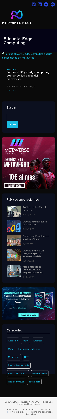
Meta (10, 349)
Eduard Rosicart (15, 87)
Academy (13, 340)
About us (45, 409)
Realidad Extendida (17, 373)
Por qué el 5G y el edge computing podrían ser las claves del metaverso (28, 75)
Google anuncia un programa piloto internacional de (33, 253)
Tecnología (34, 381)
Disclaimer (31, 414)
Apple (25, 340)
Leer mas (11, 90)
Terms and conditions (42, 412)
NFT (26, 357)
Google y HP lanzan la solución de (35, 223)
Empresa (37, 340)
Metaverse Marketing (29, 349)
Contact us (29, 409)
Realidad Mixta (39, 373)
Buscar (11, 107)
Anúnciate (12, 409)
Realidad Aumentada (18, 365)
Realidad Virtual (16, 381)
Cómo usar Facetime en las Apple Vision (36, 238)
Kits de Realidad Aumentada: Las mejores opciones (33, 269)
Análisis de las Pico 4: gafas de (35, 209)
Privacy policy (17, 412)
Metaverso (12, 69)
